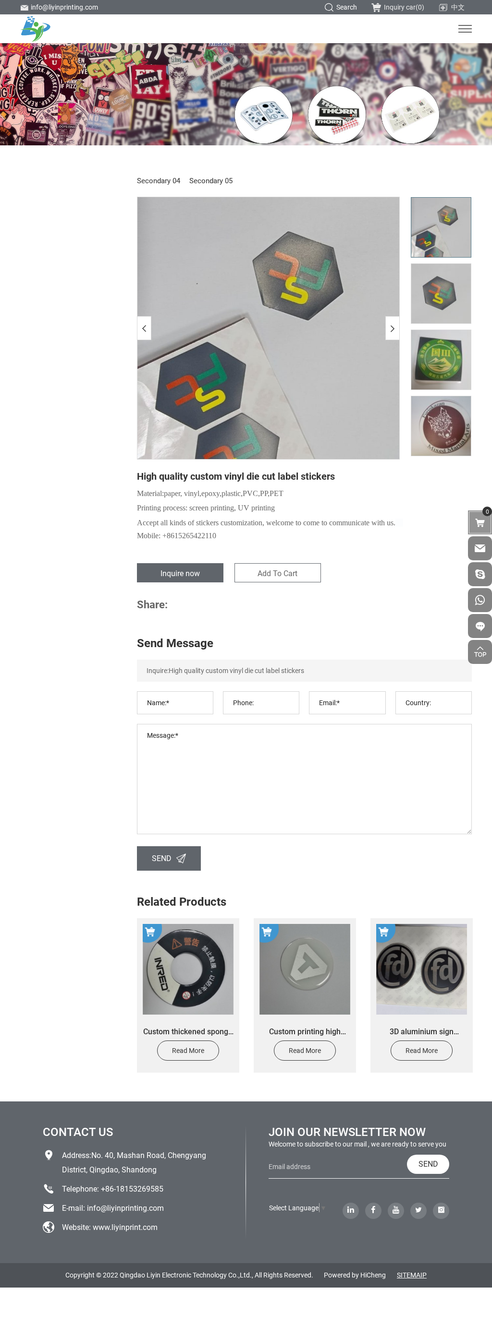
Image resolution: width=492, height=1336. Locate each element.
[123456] (480, 600)
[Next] (392, 328)
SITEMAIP (412, 1274)
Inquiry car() (404, 7)
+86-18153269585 (132, 1188)
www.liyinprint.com (125, 1227)
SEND (162, 858)
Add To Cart (277, 573)
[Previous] (144, 328)
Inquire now (180, 573)
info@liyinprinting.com (64, 7)
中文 (458, 7)
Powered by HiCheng (355, 1274)
